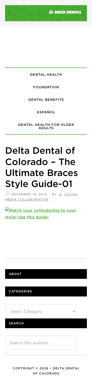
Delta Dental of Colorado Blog (46, 47)
